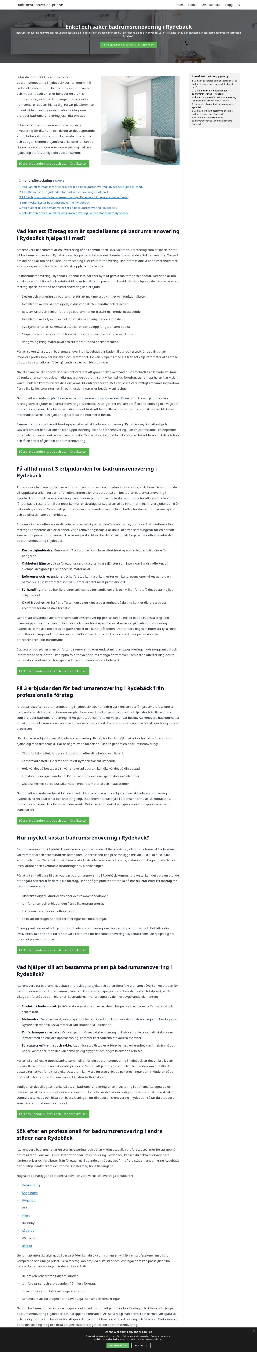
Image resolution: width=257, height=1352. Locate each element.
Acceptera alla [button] (118, 1345)
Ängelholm (30, 1193)
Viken (26, 1215)
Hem (179, 5)
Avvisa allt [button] (141, 1345)
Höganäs (28, 1200)
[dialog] (128, 1339)
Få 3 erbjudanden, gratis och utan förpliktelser (128, 44)
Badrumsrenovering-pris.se (40, 4)
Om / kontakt (211, 5)
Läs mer (159, 1339)
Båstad (27, 1246)
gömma (59, 180)
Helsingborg (31, 1185)
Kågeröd (28, 1230)
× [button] (254, 1331)
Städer (192, 5)
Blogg (229, 5)
